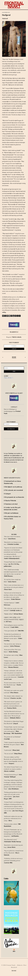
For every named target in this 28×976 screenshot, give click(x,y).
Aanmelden (14, 348)
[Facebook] (9, 316)
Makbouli (14, 332)
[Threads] (15, 316)
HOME (14, 357)
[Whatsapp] (18, 316)
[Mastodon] (7, 316)
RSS (14, 951)
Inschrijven (11, 429)
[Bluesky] (3, 316)
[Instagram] (11, 316)
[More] (20, 316)
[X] (5, 316)
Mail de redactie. (17, 337)
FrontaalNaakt (14, 5)
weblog (4, 312)
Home (14, 971)
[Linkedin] (13, 316)
